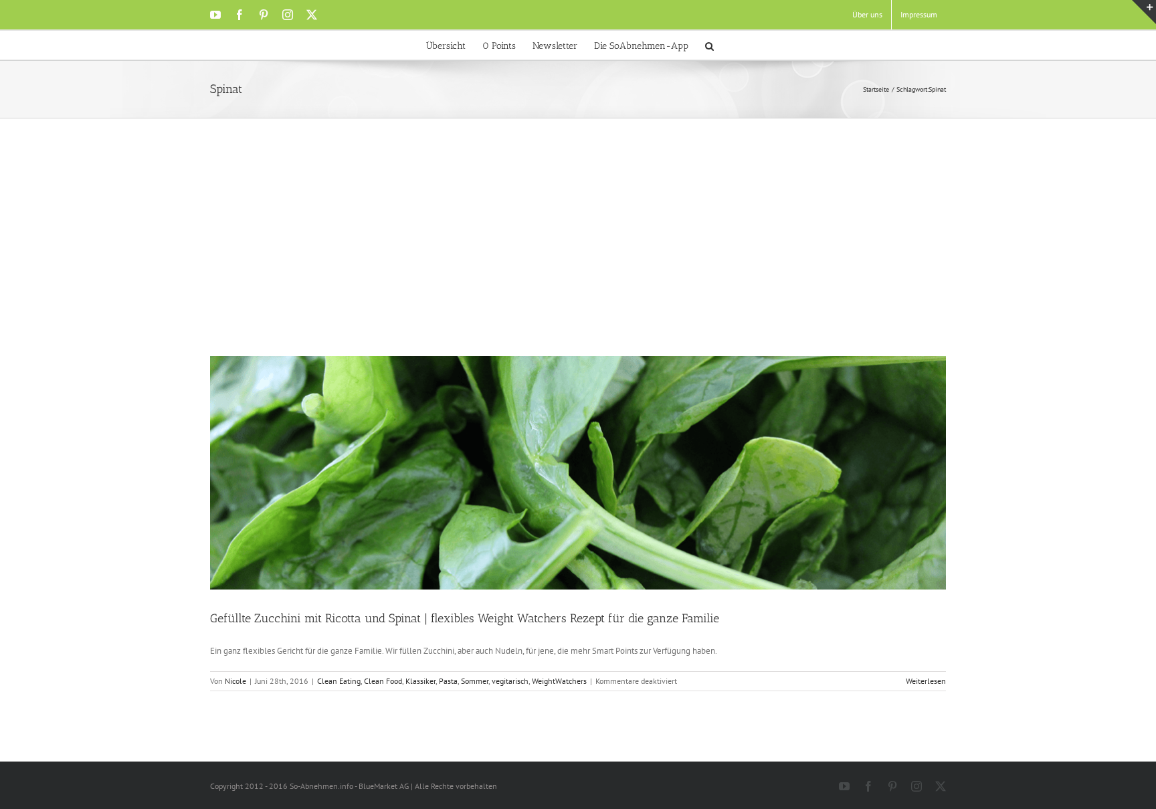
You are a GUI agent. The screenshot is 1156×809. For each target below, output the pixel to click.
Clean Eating (339, 681)
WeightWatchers (559, 681)
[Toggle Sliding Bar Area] (1144, 12)
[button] (709, 45)
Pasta (448, 681)
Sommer (474, 681)
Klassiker (420, 681)
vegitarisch (510, 681)
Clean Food (383, 681)
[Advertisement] (578, 255)
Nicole (235, 681)
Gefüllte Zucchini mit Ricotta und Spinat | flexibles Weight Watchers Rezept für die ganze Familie (464, 618)
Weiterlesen (926, 681)
